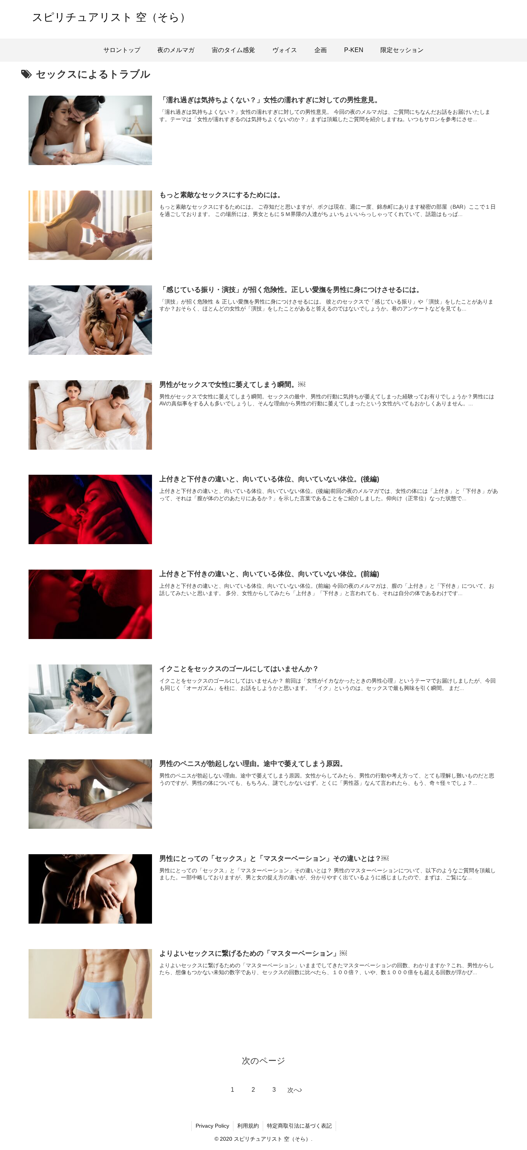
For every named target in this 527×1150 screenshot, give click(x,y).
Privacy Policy (212, 1126)
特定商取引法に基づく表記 (299, 1126)
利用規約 (248, 1126)
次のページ (263, 1061)
